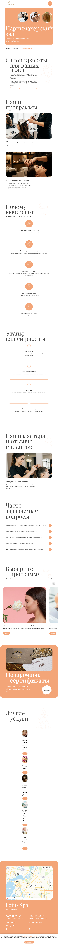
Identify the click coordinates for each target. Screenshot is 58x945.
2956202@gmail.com (11, 909)
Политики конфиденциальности (29, 936)
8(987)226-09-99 (12, 926)
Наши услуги (16, 48)
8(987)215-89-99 (35, 922)
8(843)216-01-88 (12, 922)
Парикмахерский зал (27, 48)
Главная (8, 48)
